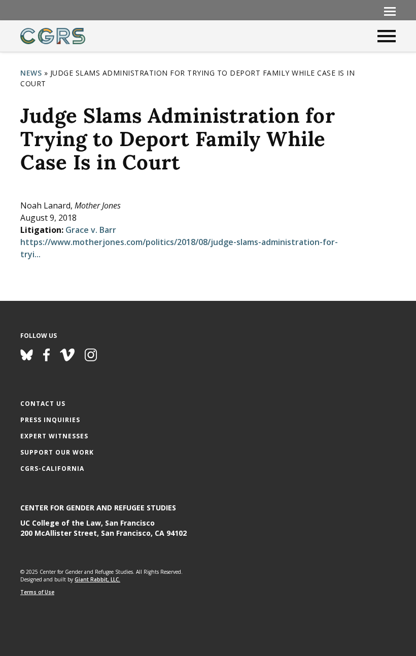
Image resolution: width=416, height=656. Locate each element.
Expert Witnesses (54, 436)
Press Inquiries (50, 420)
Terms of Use (37, 592)
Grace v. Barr (90, 229)
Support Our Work (57, 452)
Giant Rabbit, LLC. (97, 579)
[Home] (52, 36)
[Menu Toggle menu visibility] (390, 10)
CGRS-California (52, 468)
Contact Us (42, 403)
